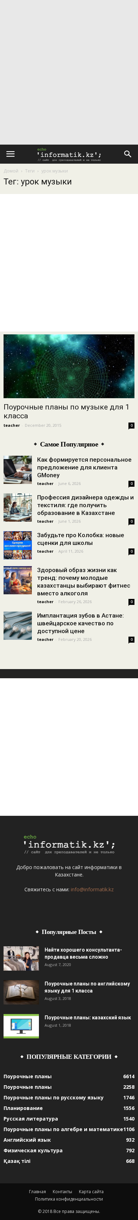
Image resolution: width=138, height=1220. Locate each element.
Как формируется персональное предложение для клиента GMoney (84, 467)
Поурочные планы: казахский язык (88, 1017)
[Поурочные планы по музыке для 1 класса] (69, 366)
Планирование (23, 1108)
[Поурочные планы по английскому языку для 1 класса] (21, 992)
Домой (11, 171)
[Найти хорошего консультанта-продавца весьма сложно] (21, 958)
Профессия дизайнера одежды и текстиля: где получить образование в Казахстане (85, 505)
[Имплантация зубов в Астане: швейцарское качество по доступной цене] (18, 626)
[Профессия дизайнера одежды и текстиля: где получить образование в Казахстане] (18, 507)
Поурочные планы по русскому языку (54, 1097)
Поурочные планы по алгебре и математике (63, 1129)
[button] (128, 154)
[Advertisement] (69, 72)
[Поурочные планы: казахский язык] (21, 1026)
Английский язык (27, 1139)
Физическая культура (33, 1150)
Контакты (62, 1192)
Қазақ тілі (17, 1161)
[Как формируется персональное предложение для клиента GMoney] (18, 470)
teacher (12, 425)
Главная (37, 1192)
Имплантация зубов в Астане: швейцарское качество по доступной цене (80, 623)
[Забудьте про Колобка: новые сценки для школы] (18, 545)
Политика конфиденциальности (69, 1199)
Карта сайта (91, 1192)
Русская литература (31, 1118)
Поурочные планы (28, 1076)
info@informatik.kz (92, 889)
